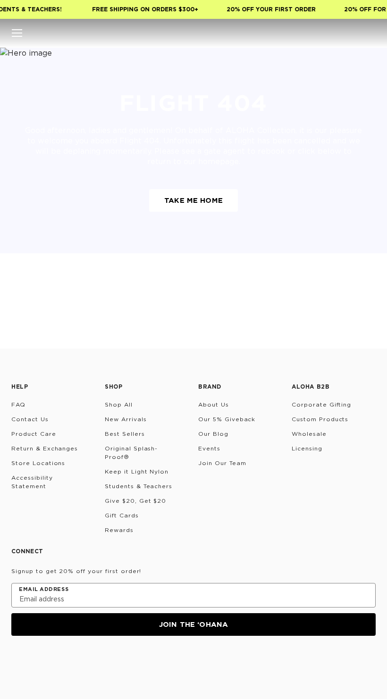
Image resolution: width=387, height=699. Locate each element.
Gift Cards (122, 515)
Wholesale (309, 434)
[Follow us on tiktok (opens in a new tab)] (40, 661)
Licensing (307, 448)
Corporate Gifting (321, 404)
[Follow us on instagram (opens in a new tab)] (18, 661)
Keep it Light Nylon (136, 471)
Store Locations (38, 463)
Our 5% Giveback (226, 419)
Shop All (119, 404)
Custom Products (320, 419)
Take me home (193, 200)
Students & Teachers (138, 486)
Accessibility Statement (31, 481)
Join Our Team (222, 463)
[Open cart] (370, 33)
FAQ (18, 404)
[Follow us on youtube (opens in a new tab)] (86, 661)
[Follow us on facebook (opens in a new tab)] (63, 661)
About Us (213, 404)
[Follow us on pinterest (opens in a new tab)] (108, 661)
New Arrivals (126, 419)
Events (209, 448)
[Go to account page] (332, 33)
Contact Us (30, 419)
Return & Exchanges (44, 448)
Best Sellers (125, 434)
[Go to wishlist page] (351, 33)
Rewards (119, 530)
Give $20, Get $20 (135, 501)
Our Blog (213, 434)
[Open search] (313, 33)
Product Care (33, 434)
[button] (17, 33)
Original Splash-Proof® (131, 452)
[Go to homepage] (193, 33)
